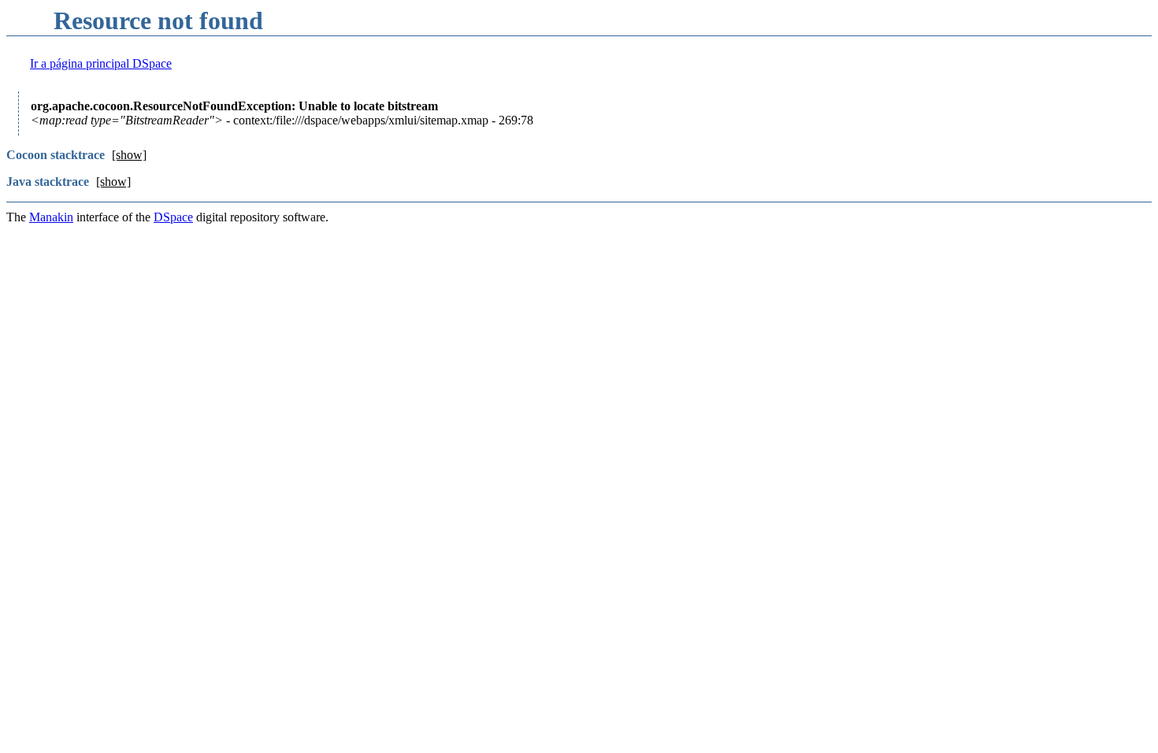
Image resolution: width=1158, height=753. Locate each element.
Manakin (51, 217)
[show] (129, 154)
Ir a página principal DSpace (101, 63)
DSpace (173, 217)
